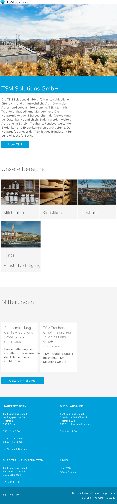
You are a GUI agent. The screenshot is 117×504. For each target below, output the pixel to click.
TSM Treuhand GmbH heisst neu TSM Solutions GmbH (58, 357)
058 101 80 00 (11, 431)
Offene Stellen (68, 472)
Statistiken (52, 212)
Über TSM (65, 468)
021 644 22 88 (68, 431)
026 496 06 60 (11, 482)
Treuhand (90, 212)
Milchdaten (14, 212)
